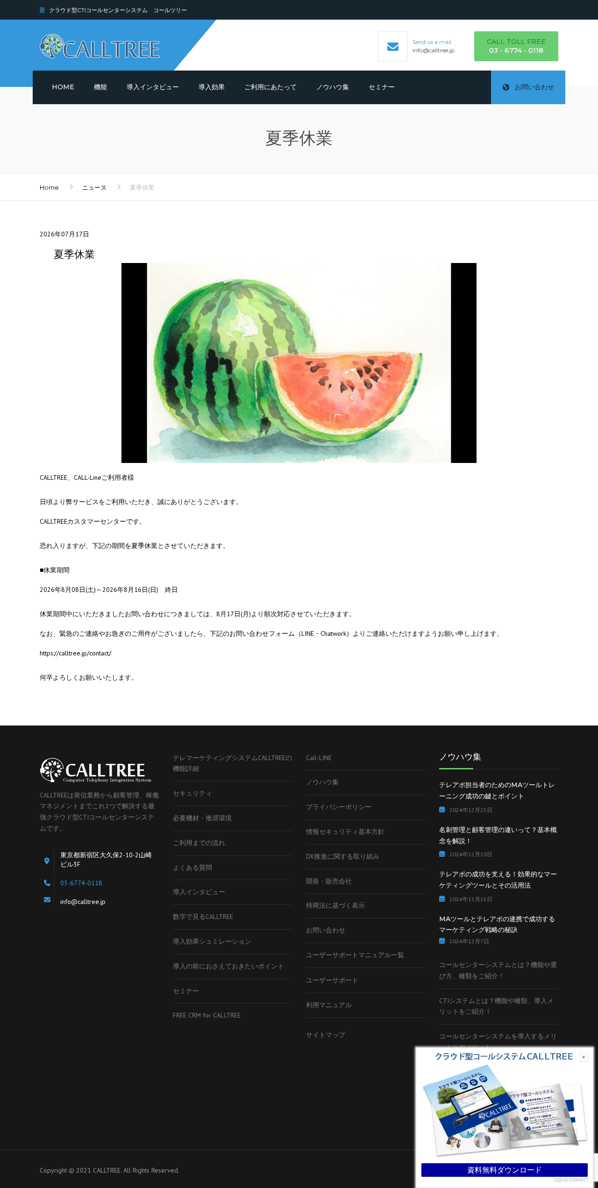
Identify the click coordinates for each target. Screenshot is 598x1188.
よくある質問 (192, 867)
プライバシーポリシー (338, 807)
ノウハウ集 (332, 87)
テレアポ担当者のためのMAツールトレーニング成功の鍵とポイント (497, 790)
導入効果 (212, 87)
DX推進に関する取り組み (342, 856)
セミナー (382, 87)
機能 (100, 87)
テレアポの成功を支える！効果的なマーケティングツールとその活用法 (498, 879)
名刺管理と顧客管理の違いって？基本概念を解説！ (498, 835)
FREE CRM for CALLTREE (207, 1015)
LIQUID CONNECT (571, 1180)
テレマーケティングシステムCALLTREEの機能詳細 (232, 763)
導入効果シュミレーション (212, 941)
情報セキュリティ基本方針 (345, 831)
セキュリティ (192, 793)
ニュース (94, 187)
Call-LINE (319, 758)
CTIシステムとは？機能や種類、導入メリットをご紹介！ (496, 1006)
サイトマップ (325, 1035)
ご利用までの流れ (199, 843)
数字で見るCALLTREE (203, 916)
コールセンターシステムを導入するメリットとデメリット (498, 1042)
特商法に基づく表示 (335, 905)
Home (63, 87)
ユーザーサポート (332, 980)
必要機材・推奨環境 (202, 818)
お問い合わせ (534, 87)
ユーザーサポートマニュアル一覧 (355, 955)
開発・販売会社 (329, 881)
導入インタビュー (153, 87)
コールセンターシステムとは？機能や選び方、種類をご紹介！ (498, 970)
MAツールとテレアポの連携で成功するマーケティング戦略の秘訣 (497, 924)
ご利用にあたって (270, 87)
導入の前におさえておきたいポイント (228, 966)
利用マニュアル (329, 1005)
